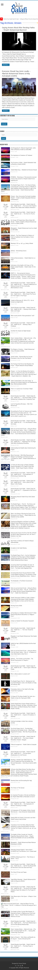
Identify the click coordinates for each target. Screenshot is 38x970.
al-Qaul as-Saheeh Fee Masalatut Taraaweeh (22, 621)
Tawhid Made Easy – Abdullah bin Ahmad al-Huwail (24, 170)
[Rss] (15, 966)
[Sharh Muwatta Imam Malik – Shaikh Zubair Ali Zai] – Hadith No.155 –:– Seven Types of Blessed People (23, 667)
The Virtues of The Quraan (17, 787)
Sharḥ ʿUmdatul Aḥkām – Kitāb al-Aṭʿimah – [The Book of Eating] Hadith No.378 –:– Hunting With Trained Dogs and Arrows (23, 931)
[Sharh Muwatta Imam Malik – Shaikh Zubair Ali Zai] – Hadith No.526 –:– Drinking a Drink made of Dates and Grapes (23, 309)
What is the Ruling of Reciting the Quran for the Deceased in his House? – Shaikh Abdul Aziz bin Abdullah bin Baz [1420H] (23, 515)
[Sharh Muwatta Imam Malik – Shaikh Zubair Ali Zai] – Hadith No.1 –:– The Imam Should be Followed (23, 629)
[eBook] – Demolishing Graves (18, 250)
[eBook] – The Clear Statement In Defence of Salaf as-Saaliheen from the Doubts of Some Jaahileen (22, 237)
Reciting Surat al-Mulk (16, 605)
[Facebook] (17, 966)
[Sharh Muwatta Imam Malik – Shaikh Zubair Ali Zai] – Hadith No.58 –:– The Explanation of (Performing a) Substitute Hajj (23, 474)
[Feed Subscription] (37, 23)
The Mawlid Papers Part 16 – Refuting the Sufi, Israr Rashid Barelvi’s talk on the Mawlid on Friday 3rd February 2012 (23, 683)
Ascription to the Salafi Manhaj (19, 548)
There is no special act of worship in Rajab (22, 388)
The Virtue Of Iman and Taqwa (18, 872)
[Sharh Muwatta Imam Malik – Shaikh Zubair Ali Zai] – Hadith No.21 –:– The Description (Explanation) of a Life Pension (23, 753)
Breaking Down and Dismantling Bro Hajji (21, 780)
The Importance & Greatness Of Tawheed (21, 155)
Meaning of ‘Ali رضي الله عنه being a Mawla (22, 243)
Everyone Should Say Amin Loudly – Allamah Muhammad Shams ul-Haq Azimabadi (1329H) (16, 73)
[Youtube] (20, 966)
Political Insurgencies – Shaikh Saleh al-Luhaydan (23, 744)
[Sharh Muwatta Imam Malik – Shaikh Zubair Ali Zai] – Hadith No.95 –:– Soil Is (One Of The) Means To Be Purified (23, 482)
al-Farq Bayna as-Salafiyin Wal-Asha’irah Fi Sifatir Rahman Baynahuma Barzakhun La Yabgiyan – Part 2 (23, 614)
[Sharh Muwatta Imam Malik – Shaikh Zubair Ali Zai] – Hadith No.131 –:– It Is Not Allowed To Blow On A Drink (23, 422)
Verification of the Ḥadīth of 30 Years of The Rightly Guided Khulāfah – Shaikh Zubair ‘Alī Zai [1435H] (23, 267)
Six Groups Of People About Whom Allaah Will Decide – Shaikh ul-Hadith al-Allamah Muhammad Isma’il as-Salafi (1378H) (23, 222)
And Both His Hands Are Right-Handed (20, 331)
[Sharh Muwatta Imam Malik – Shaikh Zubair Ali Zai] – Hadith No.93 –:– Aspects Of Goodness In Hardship (23, 715)
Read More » (5, 64)
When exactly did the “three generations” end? (22, 315)
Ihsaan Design (22, 963)
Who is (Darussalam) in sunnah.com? (20, 674)
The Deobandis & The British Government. (22, 580)
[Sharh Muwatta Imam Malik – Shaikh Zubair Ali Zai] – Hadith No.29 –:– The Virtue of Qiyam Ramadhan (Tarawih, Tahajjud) (23, 738)
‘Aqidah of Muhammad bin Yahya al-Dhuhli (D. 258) (16, 19)
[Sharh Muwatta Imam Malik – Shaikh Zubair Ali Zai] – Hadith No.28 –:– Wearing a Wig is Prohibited (23, 324)
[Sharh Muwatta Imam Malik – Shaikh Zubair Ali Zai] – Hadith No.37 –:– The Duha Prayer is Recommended (23, 946)
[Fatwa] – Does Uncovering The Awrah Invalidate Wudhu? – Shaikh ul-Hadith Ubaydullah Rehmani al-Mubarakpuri (23, 198)
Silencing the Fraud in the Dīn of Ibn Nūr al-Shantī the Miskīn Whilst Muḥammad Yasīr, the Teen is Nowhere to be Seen (23, 534)
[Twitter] (19, 966)
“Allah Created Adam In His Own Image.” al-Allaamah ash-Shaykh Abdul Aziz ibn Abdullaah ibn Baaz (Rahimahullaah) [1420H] (24, 382)
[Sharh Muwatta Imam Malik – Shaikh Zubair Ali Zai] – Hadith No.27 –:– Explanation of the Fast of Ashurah (23, 490)
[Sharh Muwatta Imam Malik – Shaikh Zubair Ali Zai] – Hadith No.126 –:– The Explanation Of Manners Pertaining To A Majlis (23, 804)
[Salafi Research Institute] (19, 8)
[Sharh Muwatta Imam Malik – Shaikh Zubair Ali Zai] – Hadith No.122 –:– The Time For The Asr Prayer (23, 214)
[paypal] (22, 966)
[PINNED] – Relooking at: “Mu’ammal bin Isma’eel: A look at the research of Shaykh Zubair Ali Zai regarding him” (24, 178)
